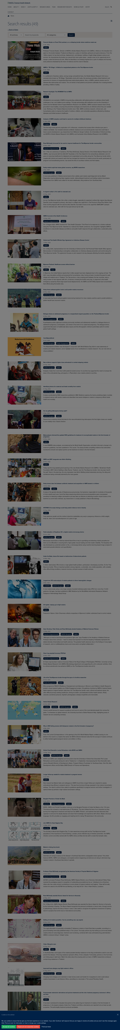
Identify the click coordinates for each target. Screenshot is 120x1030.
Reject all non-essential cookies (28, 1027)
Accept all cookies (9, 1027)
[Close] (117, 1014)
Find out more (46, 1027)
